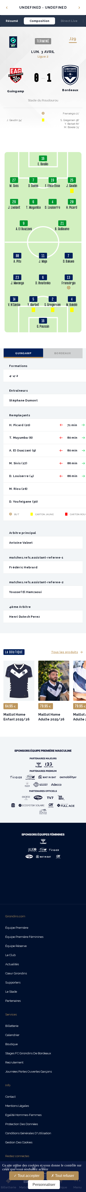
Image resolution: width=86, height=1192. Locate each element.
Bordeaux (62, 353)
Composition (39, 21)
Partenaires (13, 1000)
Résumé (12, 21)
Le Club (10, 955)
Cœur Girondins (16, 973)
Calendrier (12, 1035)
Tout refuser (64, 1176)
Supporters (12, 982)
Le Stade (11, 991)
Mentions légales (17, 1106)
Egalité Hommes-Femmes (23, 1115)
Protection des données (21, 1124)
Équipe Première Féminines (24, 937)
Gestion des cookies (18, 1142)
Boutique (11, 1044)
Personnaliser (44, 1185)
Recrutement (14, 1062)
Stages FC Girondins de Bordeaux (28, 1053)
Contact (10, 1096)
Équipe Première (16, 927)
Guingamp (23, 353)
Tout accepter (28, 1176)
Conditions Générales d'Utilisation (28, 1133)
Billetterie (11, 1026)
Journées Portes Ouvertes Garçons (28, 1071)
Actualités (12, 964)
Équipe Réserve (16, 946)
